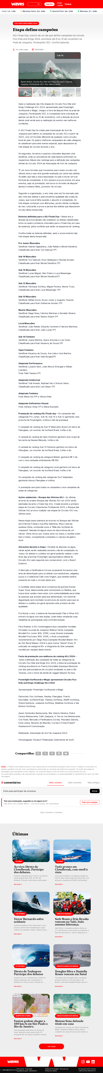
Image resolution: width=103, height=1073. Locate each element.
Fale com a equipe (89, 802)
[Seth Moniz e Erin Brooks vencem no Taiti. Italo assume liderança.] (72, 915)
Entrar (68, 4)
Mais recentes (74, 782)
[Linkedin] (93, 1061)
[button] (38, 753)
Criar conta (60, 4)
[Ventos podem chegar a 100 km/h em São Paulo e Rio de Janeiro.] (31, 1017)
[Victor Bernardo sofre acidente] (31, 915)
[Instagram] (83, 1061)
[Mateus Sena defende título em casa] (72, 1017)
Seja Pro (49, 4)
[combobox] (34, 4)
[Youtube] (88, 1061)
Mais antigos (94, 782)
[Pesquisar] (38, 4)
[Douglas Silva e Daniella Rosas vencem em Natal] (72, 966)
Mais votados (55, 782)
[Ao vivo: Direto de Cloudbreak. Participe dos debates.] (31, 863)
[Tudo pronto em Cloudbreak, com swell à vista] (72, 863)
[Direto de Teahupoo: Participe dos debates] (31, 966)
